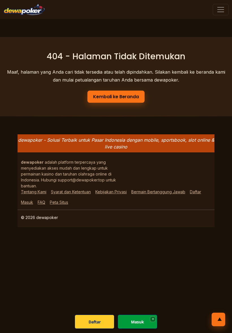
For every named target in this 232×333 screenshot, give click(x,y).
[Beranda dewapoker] (24, 9)
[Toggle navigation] (221, 9)
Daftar (195, 191)
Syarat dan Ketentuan (71, 191)
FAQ (41, 202)
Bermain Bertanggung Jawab (158, 191)
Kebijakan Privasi (111, 191)
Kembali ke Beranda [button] (116, 96)
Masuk (27, 202)
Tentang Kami (33, 191)
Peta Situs (59, 202)
